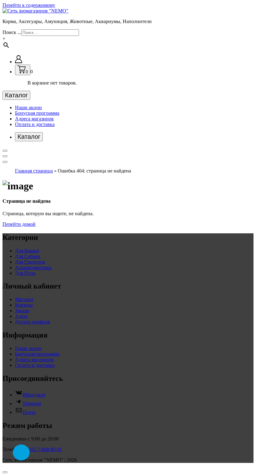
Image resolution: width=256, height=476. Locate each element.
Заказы (22, 310)
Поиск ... (11, 32)
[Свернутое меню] (4, 151)
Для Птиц (25, 273)
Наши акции (28, 107)
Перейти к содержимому (28, 5)
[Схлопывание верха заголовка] (4, 162)
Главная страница (34, 170)
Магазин (24, 299)
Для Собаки (27, 256)
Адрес (21, 316)
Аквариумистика (33, 267)
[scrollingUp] (4, 472)
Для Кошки (27, 250)
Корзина (24, 305)
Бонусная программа (37, 113)
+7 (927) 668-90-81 (42, 449)
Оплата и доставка (35, 124)
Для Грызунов (30, 262)
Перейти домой (19, 224)
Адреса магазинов (34, 118)
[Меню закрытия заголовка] (4, 156)
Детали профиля (32, 321)
